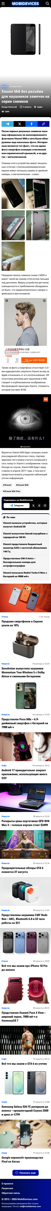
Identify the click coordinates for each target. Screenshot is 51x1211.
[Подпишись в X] (33, 505)
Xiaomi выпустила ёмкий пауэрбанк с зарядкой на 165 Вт (25, 535)
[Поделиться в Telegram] (8, 124)
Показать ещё (27, 1172)
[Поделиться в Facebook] (32, 124)
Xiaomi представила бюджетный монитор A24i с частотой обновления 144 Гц (25, 548)
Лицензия (7, 1188)
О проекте (7, 1183)
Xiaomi (8, 485)
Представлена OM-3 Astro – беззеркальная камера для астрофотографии (19, 562)
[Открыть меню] (3, 3)
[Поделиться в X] (20, 124)
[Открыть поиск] (47, 3)
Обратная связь (11, 1193)
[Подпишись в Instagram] (45, 505)
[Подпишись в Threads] (39, 505)
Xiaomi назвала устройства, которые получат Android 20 (25, 525)
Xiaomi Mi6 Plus (12, 491)
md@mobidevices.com (30, 1206)
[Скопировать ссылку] (44, 124)
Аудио (39, 107)
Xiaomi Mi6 (23, 485)
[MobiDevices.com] (25, 3)
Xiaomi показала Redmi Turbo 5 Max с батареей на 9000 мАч (25, 574)
